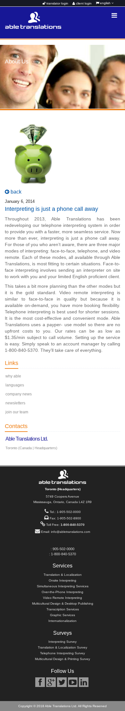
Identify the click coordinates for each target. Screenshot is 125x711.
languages (14, 385)
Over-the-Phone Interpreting (62, 592)
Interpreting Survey (62, 641)
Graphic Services (62, 615)
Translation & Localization (63, 574)
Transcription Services (62, 609)
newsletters (15, 403)
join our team (16, 412)
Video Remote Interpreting (62, 597)
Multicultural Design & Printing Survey (62, 659)
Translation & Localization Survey (62, 647)
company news (18, 394)
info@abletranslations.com (70, 531)
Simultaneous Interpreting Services (62, 586)
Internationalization (62, 621)
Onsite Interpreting (62, 580)
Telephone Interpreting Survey (62, 653)
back (15, 191)
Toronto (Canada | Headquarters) (31, 448)
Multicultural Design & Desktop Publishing (62, 603)
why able (13, 376)
